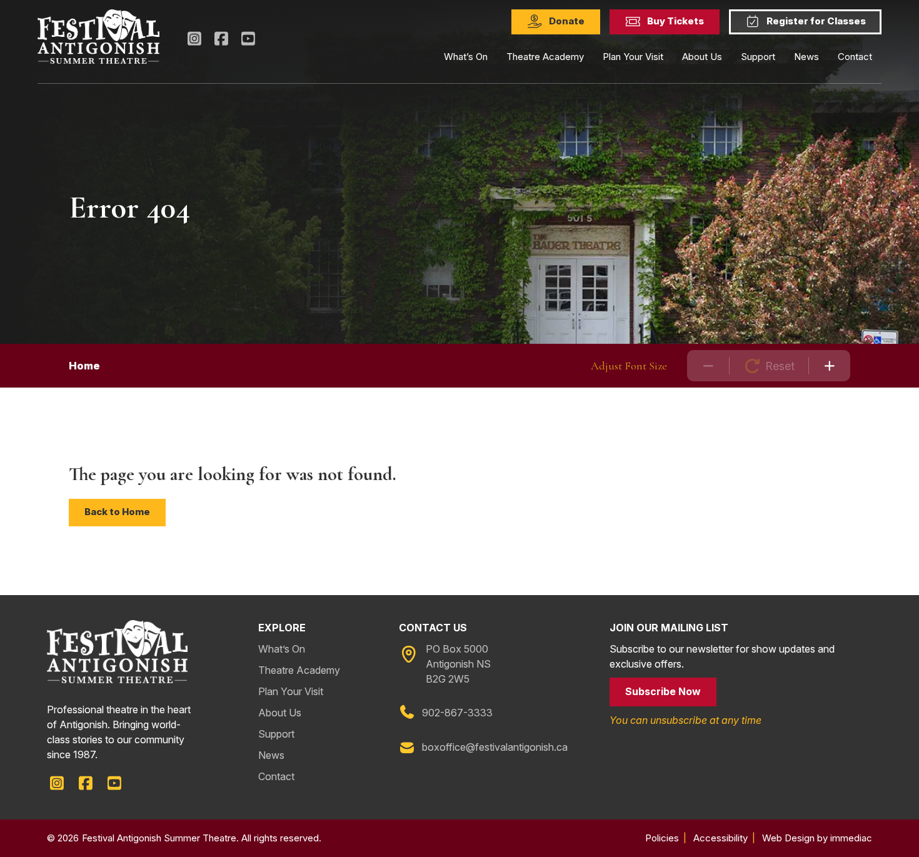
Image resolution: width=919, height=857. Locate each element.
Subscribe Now (663, 691)
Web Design (788, 838)
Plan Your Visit (633, 57)
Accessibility (720, 838)
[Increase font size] (830, 365)
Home (84, 365)
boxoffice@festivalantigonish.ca (495, 747)
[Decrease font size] (708, 365)
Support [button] (758, 57)
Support (276, 734)
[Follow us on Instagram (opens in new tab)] (194, 38)
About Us (279, 712)
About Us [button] (702, 57)
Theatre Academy (545, 57)
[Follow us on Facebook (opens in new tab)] (221, 38)
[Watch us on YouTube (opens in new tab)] (248, 38)
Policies (662, 838)
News (806, 57)
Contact (855, 57)
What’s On (281, 649)
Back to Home (117, 512)
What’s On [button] (466, 57)
